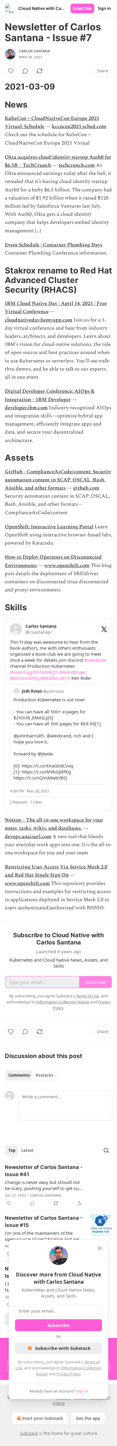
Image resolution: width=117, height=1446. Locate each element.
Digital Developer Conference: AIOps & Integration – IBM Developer (50, 395)
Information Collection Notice (62, 1002)
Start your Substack (42, 1418)
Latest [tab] (27, 1150)
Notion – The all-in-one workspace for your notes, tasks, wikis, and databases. (54, 824)
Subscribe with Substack (63, 1348)
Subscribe (82, 8)
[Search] (106, 1150)
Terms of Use (87, 996)
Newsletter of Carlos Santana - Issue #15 (43, 1221)
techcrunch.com (76, 165)
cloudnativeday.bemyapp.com (38, 320)
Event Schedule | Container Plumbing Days (53, 245)
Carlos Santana (34, 51)
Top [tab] (11, 1150)
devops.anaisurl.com (28, 836)
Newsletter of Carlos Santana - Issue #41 (43, 1170)
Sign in (104, 8)
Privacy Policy (68, 1374)
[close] (99, 1248)
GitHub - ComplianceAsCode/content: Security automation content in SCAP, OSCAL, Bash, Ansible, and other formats (58, 480)
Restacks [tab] (44, 1075)
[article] (58, 1185)
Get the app (88, 1418)
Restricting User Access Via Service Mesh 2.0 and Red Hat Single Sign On (56, 871)
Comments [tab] (19, 1075)
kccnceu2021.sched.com (79, 126)
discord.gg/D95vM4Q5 (34, 672)
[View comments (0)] (25, 71)
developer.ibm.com (26, 408)
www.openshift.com (66, 565)
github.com (86, 488)
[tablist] (31, 1075)
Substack (29, 1433)
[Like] (11, 71)
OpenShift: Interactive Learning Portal (49, 527)
